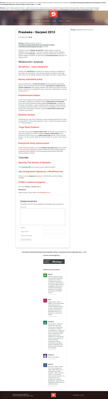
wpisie (43, 101)
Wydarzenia (46, 21)
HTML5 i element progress (31, 182)
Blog (38, 21)
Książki (54, 21)
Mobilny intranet (26, 114)
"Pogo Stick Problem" (29, 127)
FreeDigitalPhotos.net (44, 192)
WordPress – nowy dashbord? (33, 67)
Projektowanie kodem (29, 95)
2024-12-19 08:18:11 (52, 359)
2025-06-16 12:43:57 (52, 349)
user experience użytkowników (29, 149)
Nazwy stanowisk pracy (30, 79)
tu (27, 91)
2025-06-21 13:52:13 (52, 316)
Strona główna (76, 395)
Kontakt (68, 21)
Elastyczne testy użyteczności (33, 143)
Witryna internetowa (26, 235)
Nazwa (23, 227)
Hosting (60, 21)
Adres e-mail (25, 231)
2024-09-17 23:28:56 (52, 385)
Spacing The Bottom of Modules (34, 162)
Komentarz (23, 207)
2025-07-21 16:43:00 (52, 294)
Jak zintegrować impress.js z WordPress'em (40, 171)
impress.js (39, 176)
